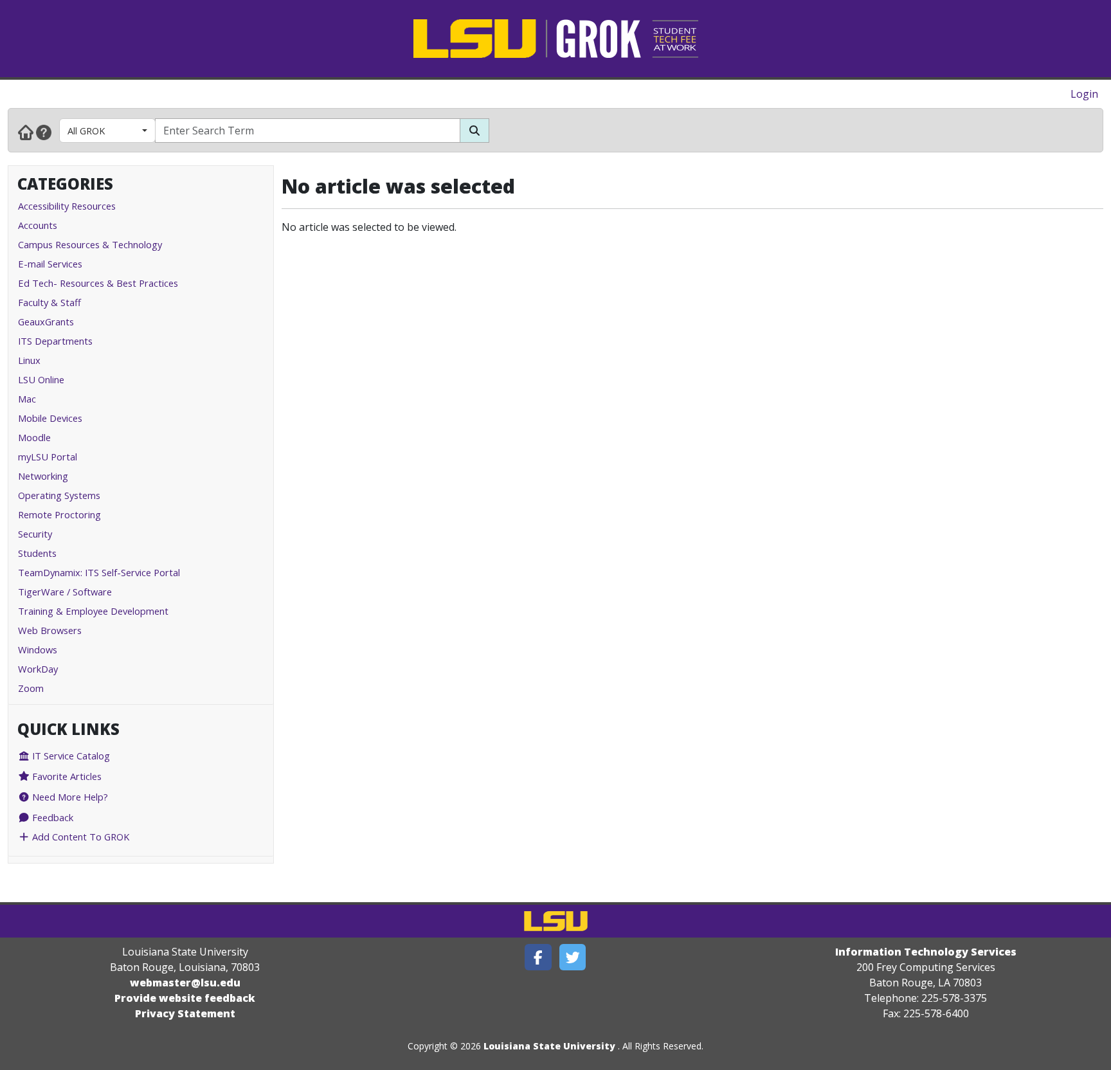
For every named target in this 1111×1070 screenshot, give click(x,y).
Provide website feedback (184, 998)
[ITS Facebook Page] (538, 957)
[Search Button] (474, 130)
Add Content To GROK (79, 836)
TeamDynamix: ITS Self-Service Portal (99, 572)
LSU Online (41, 379)
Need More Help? (69, 796)
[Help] (43, 132)
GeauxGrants (46, 321)
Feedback (51, 817)
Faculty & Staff (49, 302)
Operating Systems (59, 495)
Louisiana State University (549, 1046)
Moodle (34, 437)
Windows (37, 649)
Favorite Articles (66, 776)
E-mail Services (50, 263)
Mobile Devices (50, 418)
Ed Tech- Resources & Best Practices (98, 283)
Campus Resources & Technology (90, 244)
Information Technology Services (925, 952)
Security (35, 533)
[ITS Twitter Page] (572, 957)
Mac (27, 398)
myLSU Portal (47, 456)
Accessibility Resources (67, 205)
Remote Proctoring (59, 514)
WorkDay (38, 668)
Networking (43, 475)
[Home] (25, 132)
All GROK (86, 130)
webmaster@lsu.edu (185, 982)
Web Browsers (50, 630)
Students (37, 553)
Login (1084, 94)
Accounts (37, 225)
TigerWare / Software (65, 591)
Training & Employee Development (93, 610)
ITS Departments (55, 340)
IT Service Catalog (70, 755)
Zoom (31, 688)
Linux (29, 360)
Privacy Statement (185, 1013)
